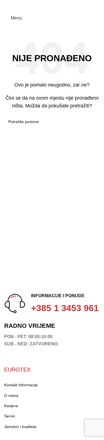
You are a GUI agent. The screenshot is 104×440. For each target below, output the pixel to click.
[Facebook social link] (7, 3)
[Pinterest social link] (20, 3)
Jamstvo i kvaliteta (20, 426)
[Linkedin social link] (26, 3)
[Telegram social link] (33, 3)
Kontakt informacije (21, 385)
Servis (9, 416)
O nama (11, 395)
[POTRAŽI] (93, 121)
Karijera (11, 406)
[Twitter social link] (14, 3)
